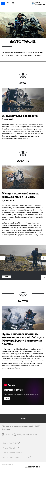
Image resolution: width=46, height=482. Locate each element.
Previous (2, 258)
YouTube (33, 434)
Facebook (9, 434)
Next (43, 258)
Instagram (21, 434)
